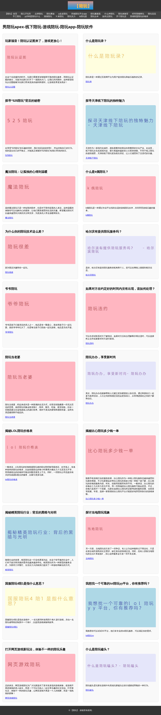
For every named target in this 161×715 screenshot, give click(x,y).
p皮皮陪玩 (63, 14)
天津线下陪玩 (92, 158)
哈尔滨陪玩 (91, 275)
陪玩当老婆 (10, 417)
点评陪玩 (39, 14)
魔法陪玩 (9, 218)
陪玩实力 (71, 16)
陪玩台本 (95, 16)
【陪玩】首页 (11, 14)
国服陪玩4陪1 (11, 627)
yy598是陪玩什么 (32, 16)
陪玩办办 (90, 403)
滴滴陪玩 (48, 16)
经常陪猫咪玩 (138, 14)
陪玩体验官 (123, 14)
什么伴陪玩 (109, 14)
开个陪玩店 (121, 16)
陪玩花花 (152, 14)
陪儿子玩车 (26, 14)
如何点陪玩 (107, 16)
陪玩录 (89, 82)
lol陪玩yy (90, 636)
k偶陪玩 (89, 215)
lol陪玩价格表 (11, 479)
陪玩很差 (9, 272)
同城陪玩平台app (79, 14)
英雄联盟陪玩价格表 (139, 16)
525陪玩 (9, 155)
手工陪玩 (17, 16)
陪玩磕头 (90, 690)
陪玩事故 (51, 14)
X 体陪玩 (60, 16)
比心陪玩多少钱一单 (95, 499)
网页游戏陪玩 (11, 698)
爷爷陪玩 (9, 332)
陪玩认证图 (10, 87)
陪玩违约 (90, 343)
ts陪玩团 (83, 16)
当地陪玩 (90, 558)
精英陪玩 (9, 570)
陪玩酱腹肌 (96, 14)
